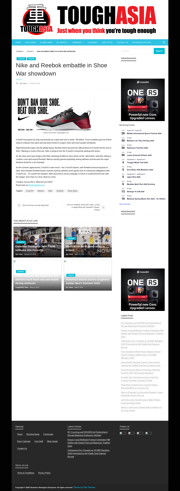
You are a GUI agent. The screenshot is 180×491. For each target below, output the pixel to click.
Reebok (60, 191)
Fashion (31, 58)
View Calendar (124, 204)
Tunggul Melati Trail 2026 (137, 162)
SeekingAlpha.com (36, 185)
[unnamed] (143, 100)
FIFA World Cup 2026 (141, 42)
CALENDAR (92, 42)
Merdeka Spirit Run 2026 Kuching (141, 184)
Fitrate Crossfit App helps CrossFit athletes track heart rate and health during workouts (37, 280)
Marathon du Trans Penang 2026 (140, 140)
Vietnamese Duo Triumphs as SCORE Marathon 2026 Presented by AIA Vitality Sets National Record (142, 344)
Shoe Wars (72, 191)
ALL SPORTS (61, 42)
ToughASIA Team (22, 287)
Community (48, 434)
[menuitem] (18, 42)
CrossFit (30, 51)
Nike (50, 191)
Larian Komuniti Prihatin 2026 (139, 155)
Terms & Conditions (25, 473)
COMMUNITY (77, 42)
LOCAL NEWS (30, 42)
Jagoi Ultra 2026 (133, 177)
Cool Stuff (38, 441)
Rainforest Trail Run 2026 (137, 148)
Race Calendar (23, 441)
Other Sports (52, 441)
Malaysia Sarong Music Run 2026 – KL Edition (146, 198)
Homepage (20, 51)
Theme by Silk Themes (84, 487)
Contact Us (22, 448)
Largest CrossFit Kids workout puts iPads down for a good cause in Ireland (88, 246)
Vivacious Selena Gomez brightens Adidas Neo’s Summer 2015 (87, 281)
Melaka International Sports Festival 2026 (144, 133)
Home (20, 434)
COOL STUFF (107, 42)
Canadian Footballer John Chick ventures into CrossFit (35, 248)
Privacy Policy (44, 473)
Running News (32, 434)
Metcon (41, 191)
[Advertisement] (143, 247)
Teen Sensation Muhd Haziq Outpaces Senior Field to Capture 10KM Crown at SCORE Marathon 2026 (141, 355)
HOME (18, 42)
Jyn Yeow (23, 83)
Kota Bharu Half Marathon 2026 (140, 169)
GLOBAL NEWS (46, 42)
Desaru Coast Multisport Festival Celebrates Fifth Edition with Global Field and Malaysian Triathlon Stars (142, 333)
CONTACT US (122, 42)
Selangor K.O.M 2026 (135, 191)
